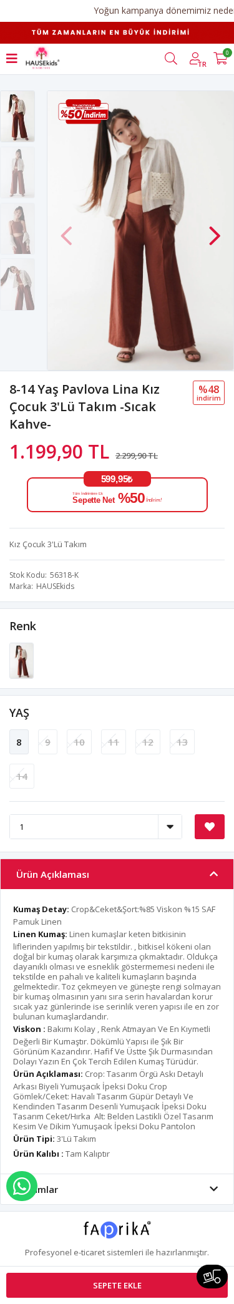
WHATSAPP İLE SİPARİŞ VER (21, 1186)
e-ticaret (89, 1252)
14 (21, 776)
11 (113, 742)
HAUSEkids (55, 586)
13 (182, 742)
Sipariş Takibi (212, 1276)
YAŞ (19, 712)
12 (148, 742)
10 (79, 742)
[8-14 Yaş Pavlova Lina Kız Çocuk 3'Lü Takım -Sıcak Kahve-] (21, 660)
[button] (214, 229)
